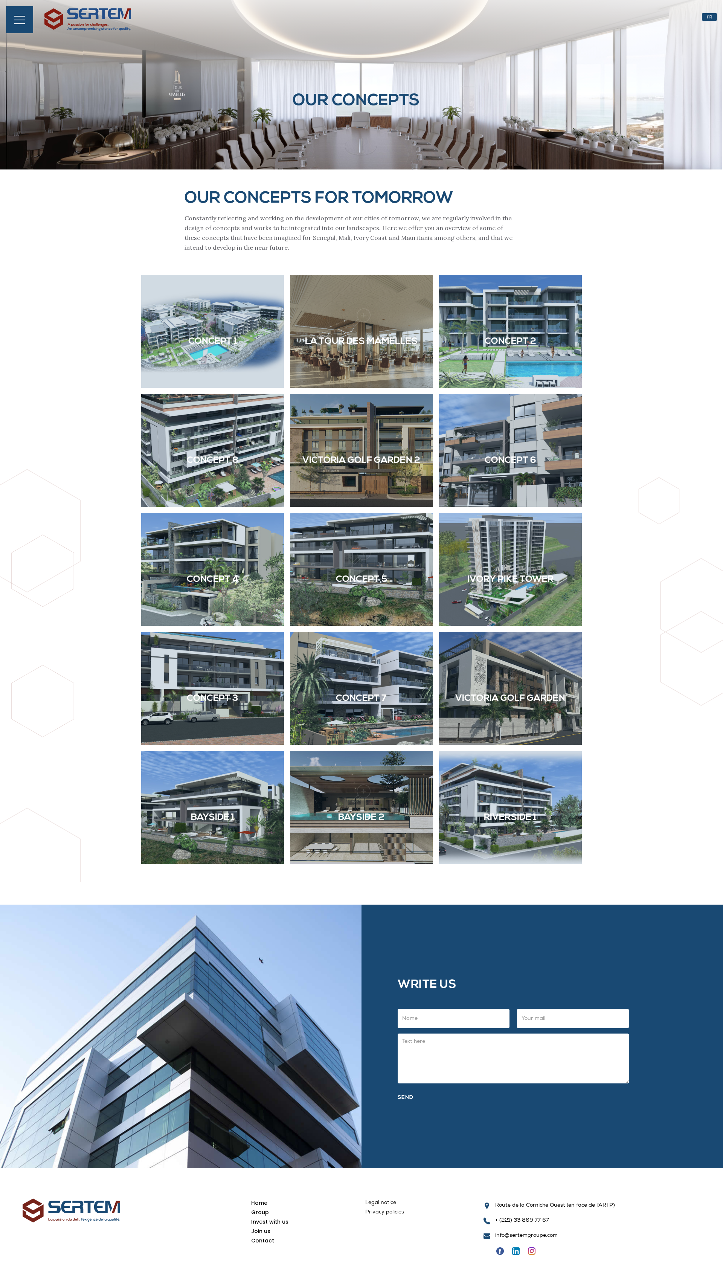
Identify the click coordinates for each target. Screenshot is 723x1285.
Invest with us (269, 1221)
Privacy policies (384, 1212)
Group (260, 1212)
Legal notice (380, 1203)
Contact (262, 1240)
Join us (260, 1231)
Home (259, 1203)
